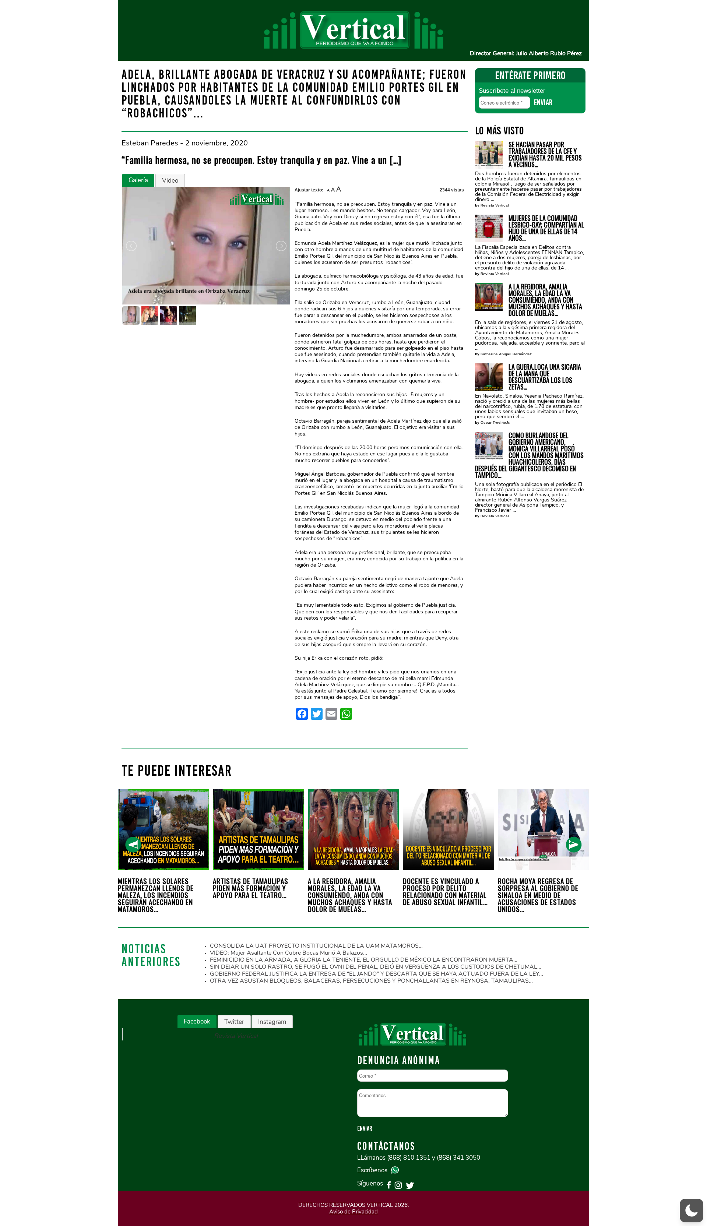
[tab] (138, 180)
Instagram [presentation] (272, 1022)
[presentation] (133, 845)
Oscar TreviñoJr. (495, 422)
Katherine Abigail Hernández (506, 354)
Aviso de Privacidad (353, 1211)
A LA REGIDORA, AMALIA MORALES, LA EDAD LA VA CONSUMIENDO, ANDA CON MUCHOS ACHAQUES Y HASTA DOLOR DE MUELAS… (545, 299)
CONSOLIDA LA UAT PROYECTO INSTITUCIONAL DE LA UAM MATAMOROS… (316, 946)
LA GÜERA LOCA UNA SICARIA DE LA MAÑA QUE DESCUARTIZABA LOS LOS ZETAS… (545, 376)
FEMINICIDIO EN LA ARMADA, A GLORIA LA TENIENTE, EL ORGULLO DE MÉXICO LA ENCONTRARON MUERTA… (363, 960)
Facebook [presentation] (197, 1021)
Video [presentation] (170, 180)
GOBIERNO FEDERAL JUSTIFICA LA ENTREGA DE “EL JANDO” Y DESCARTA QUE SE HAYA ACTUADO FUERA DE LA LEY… (376, 974)
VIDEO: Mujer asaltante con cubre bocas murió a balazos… (288, 953)
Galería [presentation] (138, 180)
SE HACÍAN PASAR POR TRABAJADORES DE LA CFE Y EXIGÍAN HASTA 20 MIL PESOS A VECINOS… (545, 154)
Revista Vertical (495, 205)
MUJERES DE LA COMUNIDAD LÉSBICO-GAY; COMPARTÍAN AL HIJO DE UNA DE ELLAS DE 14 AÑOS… (546, 228)
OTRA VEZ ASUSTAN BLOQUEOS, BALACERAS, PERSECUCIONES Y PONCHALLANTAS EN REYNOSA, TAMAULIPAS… (371, 981)
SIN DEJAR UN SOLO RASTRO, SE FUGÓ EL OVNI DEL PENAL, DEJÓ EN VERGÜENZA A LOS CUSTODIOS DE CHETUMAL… (375, 967)
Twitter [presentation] (234, 1022)
